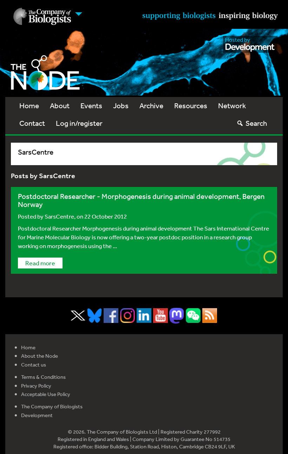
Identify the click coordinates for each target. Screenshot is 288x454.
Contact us (33, 364)
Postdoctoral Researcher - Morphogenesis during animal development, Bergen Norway (141, 200)
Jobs (121, 105)
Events (91, 105)
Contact (32, 123)
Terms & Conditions (43, 377)
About (60, 105)
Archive (151, 105)
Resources (190, 105)
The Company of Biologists (52, 406)
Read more (40, 263)
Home (29, 105)
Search (256, 123)
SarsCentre (59, 216)
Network (232, 105)
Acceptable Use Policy (45, 394)
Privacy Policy (36, 385)
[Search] (240, 123)
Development (37, 415)
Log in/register (79, 123)
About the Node (39, 355)
